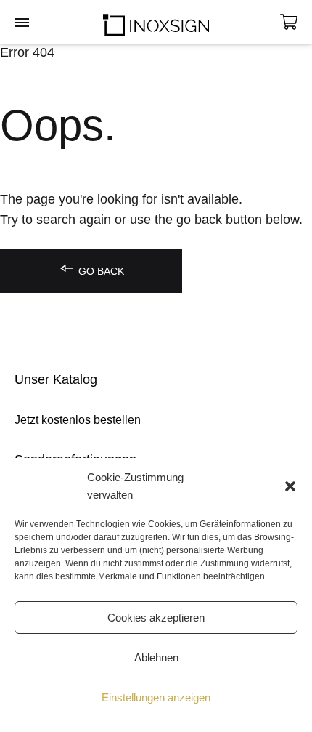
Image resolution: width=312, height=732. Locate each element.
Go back (99, 271)
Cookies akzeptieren (156, 617)
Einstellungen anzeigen (156, 697)
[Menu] (22, 23)
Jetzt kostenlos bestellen (78, 420)
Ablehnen (156, 657)
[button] (290, 486)
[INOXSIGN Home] (156, 21)
